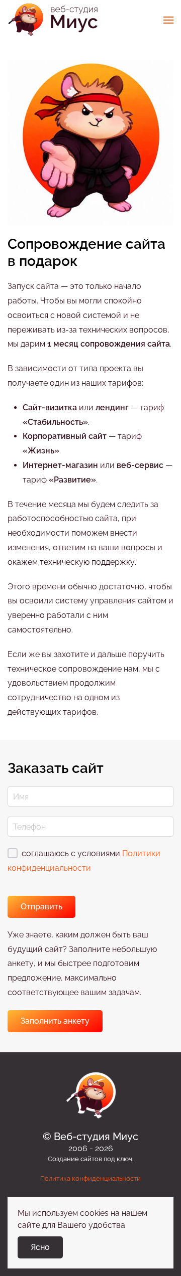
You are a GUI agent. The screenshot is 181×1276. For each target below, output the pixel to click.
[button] (168, 20)
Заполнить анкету (55, 1021)
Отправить (41, 906)
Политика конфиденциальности (90, 1178)
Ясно (40, 1247)
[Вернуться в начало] (53, 20)
